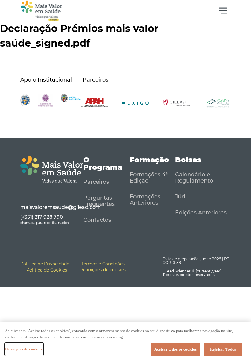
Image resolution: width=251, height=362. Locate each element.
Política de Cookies (46, 270)
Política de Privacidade (44, 264)
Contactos (97, 220)
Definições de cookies (23, 349)
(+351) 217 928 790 (41, 217)
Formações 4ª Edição (149, 177)
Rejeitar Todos (223, 349)
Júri (180, 196)
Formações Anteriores (145, 199)
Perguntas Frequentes (99, 200)
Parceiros (96, 182)
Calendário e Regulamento (194, 177)
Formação (149, 159)
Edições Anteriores (201, 212)
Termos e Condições (103, 264)
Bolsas (188, 159)
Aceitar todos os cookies (175, 349)
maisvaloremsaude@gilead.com (60, 207)
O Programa (102, 163)
